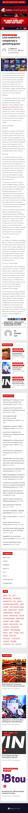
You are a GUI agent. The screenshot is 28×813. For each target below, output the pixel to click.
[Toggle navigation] (17, 28)
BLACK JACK (6, 557)
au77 (13, 595)
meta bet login (14, 615)
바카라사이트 (6, 638)
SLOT (15, 35)
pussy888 (5, 621)
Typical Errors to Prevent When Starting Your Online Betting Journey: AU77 (14, 410)
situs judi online (13, 624)
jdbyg (5, 610)
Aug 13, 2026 (15, 357)
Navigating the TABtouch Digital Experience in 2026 (13, 792)
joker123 (21, 610)
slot (5, 20)
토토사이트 (15, 20)
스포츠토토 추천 (16, 638)
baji (14, 601)
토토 (13, 644)
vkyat (10, 633)
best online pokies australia (10, 604)
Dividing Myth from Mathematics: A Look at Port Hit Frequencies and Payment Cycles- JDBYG (13, 442)
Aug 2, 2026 (15, 371)
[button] (21, 28)
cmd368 (5, 607)
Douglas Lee (13, 48)
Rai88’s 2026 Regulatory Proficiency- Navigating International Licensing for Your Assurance (14, 477)
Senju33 (5, 624)
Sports (5, 576)
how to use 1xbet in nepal (17, 607)
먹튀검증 (21, 20)
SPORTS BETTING (20, 351)
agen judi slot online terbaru (10, 107)
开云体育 (16, 633)
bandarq (19, 601)
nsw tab (21, 615)
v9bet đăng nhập (15, 630)
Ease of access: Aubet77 (10, 516)
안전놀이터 (8, 22)
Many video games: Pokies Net (12, 505)
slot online (9, 20)
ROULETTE (6, 568)
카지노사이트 (6, 644)
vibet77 (13, 22)
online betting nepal (8, 618)
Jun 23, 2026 (16, 385)
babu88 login (17, 598)
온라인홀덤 (13, 641)
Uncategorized (7, 583)
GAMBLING (10, 35)
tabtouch (6, 630)
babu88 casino (7, 598)
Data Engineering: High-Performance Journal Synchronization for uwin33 (11, 418)
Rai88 (11, 621)
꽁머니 (22, 633)
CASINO (4, 35)
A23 (10, 595)
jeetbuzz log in (12, 610)
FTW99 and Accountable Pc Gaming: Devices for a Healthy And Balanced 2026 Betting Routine (14, 485)
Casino (22, 604)
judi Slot (5, 615)
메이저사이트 (12, 635)
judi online (19, 22)
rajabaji (17, 621)
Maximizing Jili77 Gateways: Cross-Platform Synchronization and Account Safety (13, 402)
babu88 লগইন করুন (7, 601)
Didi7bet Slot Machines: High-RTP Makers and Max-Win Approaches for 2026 (13, 493)
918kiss (5, 595)
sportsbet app (15, 627)
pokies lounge (20, 618)
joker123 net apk (7, 613)
